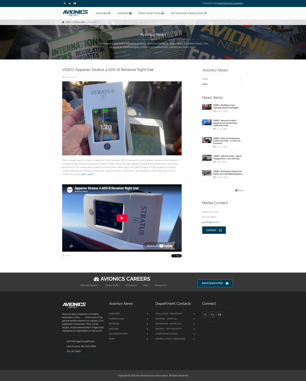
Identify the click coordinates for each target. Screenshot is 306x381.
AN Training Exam (118, 334)
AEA (82, 317)
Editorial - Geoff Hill (167, 319)
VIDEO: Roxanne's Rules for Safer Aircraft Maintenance (227, 172)
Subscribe (102, 13)
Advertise (123, 13)
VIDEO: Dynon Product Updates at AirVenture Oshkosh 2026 (225, 123)
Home (68, 22)
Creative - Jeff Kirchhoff (169, 329)
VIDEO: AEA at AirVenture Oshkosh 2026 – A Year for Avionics (227, 140)
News (205, 84)
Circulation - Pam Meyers (169, 313)
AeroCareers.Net (212, 283)
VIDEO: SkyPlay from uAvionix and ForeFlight (225, 106)
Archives (114, 329)
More (241, 190)
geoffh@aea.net (211, 222)
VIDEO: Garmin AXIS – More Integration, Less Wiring (227, 157)
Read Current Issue (149, 13)
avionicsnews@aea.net (77, 356)
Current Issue (116, 319)
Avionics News (79, 22)
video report (87, 174)
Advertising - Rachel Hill (169, 323)
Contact (211, 230)
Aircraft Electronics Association (230, 3)
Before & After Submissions (170, 339)
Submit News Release (167, 334)
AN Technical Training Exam (187, 13)
